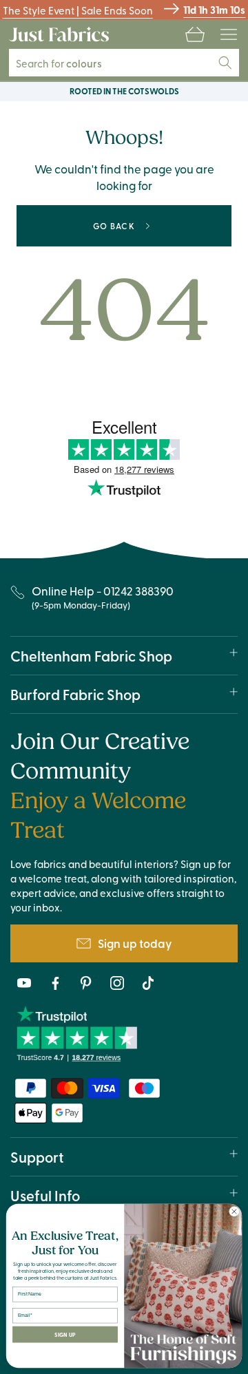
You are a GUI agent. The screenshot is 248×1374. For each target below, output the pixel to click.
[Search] (225, 62)
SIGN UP (64, 1334)
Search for (67, 63)
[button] (195, 34)
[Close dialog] (234, 1211)
